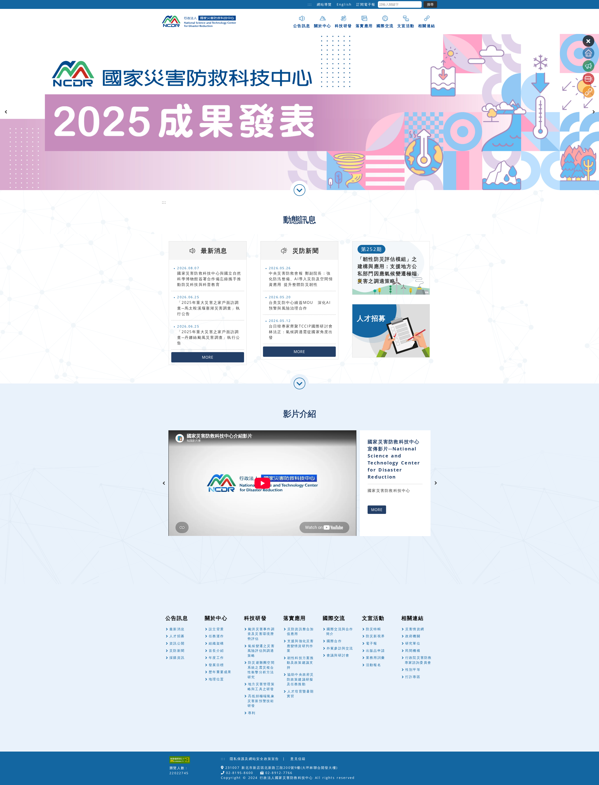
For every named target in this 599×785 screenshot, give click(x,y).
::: (310, 4)
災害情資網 (414, 629)
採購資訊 (177, 657)
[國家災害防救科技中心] (200, 20)
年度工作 (216, 657)
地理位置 (216, 679)
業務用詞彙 (375, 657)
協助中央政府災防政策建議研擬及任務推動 (300, 679)
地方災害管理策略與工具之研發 (261, 686)
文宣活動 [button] (405, 25)
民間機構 (412, 650)
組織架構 (216, 643)
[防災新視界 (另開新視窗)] (299, 112)
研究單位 (412, 643)
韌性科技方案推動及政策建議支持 (300, 663)
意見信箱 (298, 758)
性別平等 (412, 669)
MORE (207, 357)
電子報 (371, 643)
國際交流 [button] (385, 25)
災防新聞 (177, 650)
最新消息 (177, 629)
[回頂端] (588, 53)
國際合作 (334, 641)
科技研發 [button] (343, 25)
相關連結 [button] (426, 25)
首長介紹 (216, 650)
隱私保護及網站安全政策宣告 (254, 758)
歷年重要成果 (220, 672)
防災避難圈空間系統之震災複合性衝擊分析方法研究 (261, 669)
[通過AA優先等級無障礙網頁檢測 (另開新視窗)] (179, 759)
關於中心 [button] (322, 25)
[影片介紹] (588, 79)
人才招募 (177, 636)
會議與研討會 (338, 655)
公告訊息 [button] (301, 25)
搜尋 (430, 4)
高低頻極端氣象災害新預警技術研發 (261, 701)
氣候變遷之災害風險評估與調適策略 (261, 651)
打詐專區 (412, 676)
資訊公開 (177, 643)
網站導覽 (324, 4)
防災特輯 (373, 629)
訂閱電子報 (365, 4)
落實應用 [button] (364, 25)
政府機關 (412, 636)
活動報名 (373, 665)
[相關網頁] (588, 92)
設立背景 (216, 629)
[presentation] (5, 112)
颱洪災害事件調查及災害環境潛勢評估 (261, 634)
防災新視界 (375, 636)
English (344, 4)
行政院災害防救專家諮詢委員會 (418, 660)
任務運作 (216, 636)
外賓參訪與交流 (340, 648)
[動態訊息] (588, 66)
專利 (252, 713)
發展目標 (216, 665)
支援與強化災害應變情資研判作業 (300, 646)
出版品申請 (375, 650)
